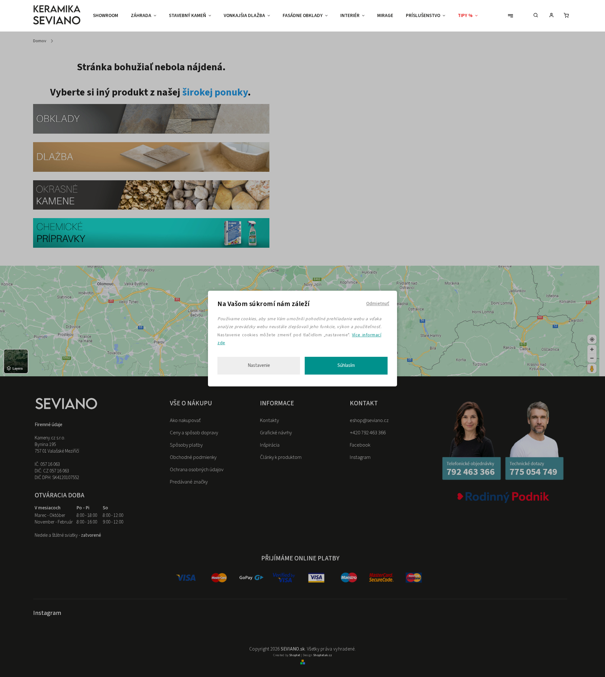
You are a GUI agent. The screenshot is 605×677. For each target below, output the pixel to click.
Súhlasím (346, 365)
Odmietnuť (377, 303)
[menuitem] (108, 16)
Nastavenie (259, 365)
